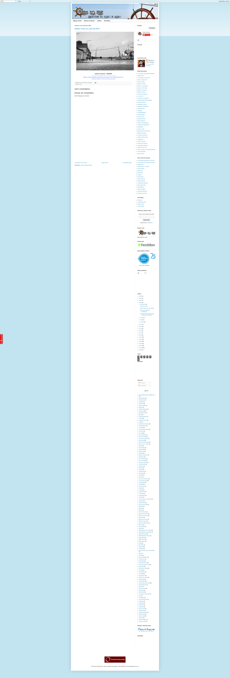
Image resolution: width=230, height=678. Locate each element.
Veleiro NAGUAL (141, 151)
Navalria (139, 174)
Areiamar (141, 403)
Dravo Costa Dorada (144, 442)
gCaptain (139, 110)
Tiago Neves (151, 60)
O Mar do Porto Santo (142, 137)
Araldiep (141, 401)
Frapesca (141, 466)
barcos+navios (141, 81)
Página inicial (77, 20)
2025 (140, 296)
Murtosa (141, 524)
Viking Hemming (143, 612)
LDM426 (141, 484)
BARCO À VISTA (141, 83)
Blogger (137, 666)
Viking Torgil (142, 614)
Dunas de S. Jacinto (144, 444)
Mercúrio (141, 517)
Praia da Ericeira (143, 562)
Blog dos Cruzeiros (142, 90)
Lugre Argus (142, 495)
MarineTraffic (140, 204)
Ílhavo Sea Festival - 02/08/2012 (145, 311)
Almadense (141, 400)
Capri (140, 422)
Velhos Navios (140, 153)
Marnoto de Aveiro (143, 513)
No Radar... (107, 20)
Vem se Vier (142, 608)
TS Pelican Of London (144, 594)
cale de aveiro (142, 621)
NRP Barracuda (143, 534)
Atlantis (140, 407)
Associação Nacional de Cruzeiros (145, 160)
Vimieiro (141, 617)
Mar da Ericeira (142, 512)
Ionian (140, 477)
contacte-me (120, 77)
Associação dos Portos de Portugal (146, 162)
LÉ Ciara (141, 501)
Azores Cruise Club (142, 79)
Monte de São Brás (143, 523)
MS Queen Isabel (143, 504)
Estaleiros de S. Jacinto (143, 166)
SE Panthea (142, 572)
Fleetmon (139, 200)
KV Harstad (141, 482)
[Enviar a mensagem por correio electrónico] (95, 82)
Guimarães (141, 471)
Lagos (140, 488)
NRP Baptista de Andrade (145, 532)
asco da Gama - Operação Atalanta (146, 149)
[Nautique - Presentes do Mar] (146, 631)
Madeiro (141, 506)
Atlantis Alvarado (143, 409)
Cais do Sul (140, 96)
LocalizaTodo (140, 206)
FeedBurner (150, 222)
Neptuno (141, 546)
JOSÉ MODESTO (141, 112)
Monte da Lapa (142, 521)
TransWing (141, 597)
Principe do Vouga (143, 568)
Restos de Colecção (142, 143)
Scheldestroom (142, 584)
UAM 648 (141, 603)
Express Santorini (143, 455)
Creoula (141, 433)
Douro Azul (141, 440)
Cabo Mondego (142, 416)
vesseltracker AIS (141, 202)
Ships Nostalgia (141, 189)
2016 (140, 335)
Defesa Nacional (141, 102)
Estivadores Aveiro (142, 104)
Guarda (140, 468)
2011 (140, 345)
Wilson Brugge (142, 619)
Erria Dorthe (142, 447)
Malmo (140, 510)
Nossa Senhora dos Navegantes (147, 550)
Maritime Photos (141, 118)
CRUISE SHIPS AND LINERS (144, 100)
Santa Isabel (142, 581)
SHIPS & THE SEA (142, 147)
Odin (140, 553)
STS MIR (141, 573)
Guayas (141, 469)
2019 (140, 328)
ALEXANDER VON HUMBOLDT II (147, 395)
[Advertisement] (103, 148)
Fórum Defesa (140, 168)
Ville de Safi (142, 616)
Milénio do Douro (143, 519)
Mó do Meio (142, 526)
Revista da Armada (142, 193)
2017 (140, 333)
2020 (140, 326)
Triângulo (141, 601)
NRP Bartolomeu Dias (144, 535)
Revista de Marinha (142, 191)
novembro (143, 304)
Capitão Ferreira (143, 420)
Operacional (140, 176)
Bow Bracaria (142, 412)
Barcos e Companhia (142, 86)
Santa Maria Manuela (142, 145)
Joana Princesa (142, 480)
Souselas (141, 590)
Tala (140, 595)
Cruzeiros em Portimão (143, 98)
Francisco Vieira (143, 462)
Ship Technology (141, 185)
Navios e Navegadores (143, 122)
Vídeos (99, 20)
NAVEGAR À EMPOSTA (143, 125)
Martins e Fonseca (143, 515)
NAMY (140, 528)
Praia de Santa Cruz (144, 564)
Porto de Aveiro (141, 179)
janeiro (142, 322)
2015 (140, 337)
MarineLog (140, 170)
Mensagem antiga (127, 162)
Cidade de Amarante (144, 424)
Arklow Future (142, 405)
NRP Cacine (142, 539)
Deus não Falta (142, 436)
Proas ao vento (144, 306)
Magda (140, 508)
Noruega (141, 548)
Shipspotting (140, 187)
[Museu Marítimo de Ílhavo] (146, 266)
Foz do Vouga (142, 460)
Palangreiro (140, 139)
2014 (140, 339)
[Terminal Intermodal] (115, 662)
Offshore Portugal (141, 133)
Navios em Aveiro (89, 20)
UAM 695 (141, 605)
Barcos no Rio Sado (142, 88)
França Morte (142, 464)
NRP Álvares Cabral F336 (143, 131)
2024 (140, 298)
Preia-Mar (141, 566)
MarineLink (140, 172)
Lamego (141, 490)
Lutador (141, 497)
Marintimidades (141, 114)
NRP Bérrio (141, 537)
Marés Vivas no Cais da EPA (87, 29)
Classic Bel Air (142, 425)
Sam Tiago (141, 579)
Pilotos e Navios (141, 141)
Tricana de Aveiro (143, 599)
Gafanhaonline (141, 108)
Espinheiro (141, 451)
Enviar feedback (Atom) (86, 165)
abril (141, 319)
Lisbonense (142, 491)
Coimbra (141, 427)
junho (141, 317)
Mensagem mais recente (81, 162)
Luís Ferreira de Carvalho (145, 499)
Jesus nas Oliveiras (143, 479)
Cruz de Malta (142, 435)
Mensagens (143, 382)
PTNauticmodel (141, 181)
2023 (140, 300)
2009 (140, 349)
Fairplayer (141, 457)
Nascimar (141, 545)
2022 (140, 302)
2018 (140, 330)
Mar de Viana (140, 116)
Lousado (141, 493)
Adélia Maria (142, 398)
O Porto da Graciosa (142, 135)
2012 (140, 343)
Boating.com (140, 164)
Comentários (143, 385)
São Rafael (141, 592)
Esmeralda (141, 449)
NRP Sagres (142, 541)
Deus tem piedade (143, 438)
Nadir (140, 543)
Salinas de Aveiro (143, 577)
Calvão (140, 418)
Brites (140, 414)
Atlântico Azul (140, 75)
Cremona (141, 431)
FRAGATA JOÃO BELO (143, 106)
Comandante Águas (144, 429)
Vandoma (141, 606)
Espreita (141, 453)
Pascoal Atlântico (143, 557)
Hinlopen (141, 473)
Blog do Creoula (141, 92)
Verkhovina (141, 610)
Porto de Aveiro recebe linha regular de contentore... (147, 314)
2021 (140, 324)
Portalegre (141, 561)
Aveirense (141, 411)
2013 (140, 341)
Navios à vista (140, 129)
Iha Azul (141, 475)
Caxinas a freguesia (142, 94)
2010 (140, 347)
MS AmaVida (142, 502)
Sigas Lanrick (142, 588)
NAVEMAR (140, 127)
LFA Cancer (141, 486)
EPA (81, 84)
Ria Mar (141, 570)
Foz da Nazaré (142, 458)
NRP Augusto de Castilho (145, 530)
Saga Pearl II (142, 575)
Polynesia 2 (142, 559)
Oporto (140, 555)
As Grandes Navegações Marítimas (146, 73)
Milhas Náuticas (141, 120)
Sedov (140, 586)
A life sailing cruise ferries (143, 77)
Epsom (140, 445)
